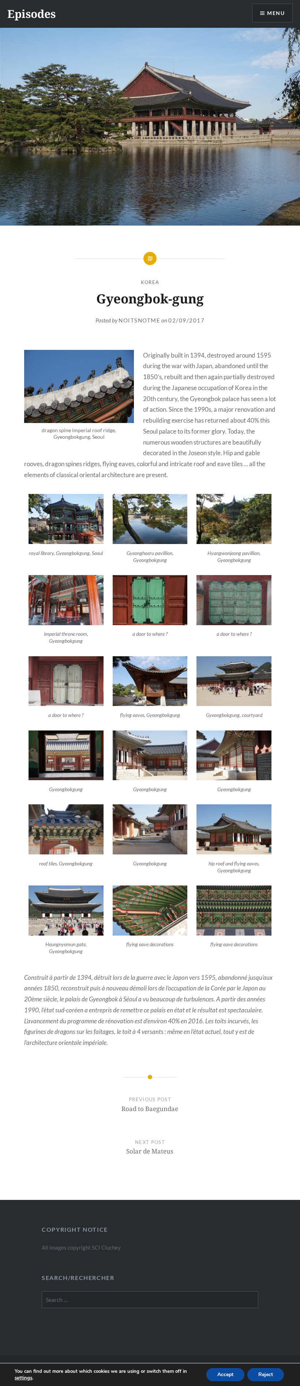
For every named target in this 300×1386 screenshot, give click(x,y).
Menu (276, 13)
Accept (225, 1374)
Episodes (31, 13)
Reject (265, 1374)
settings (23, 1378)
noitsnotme (139, 320)
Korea (150, 282)
